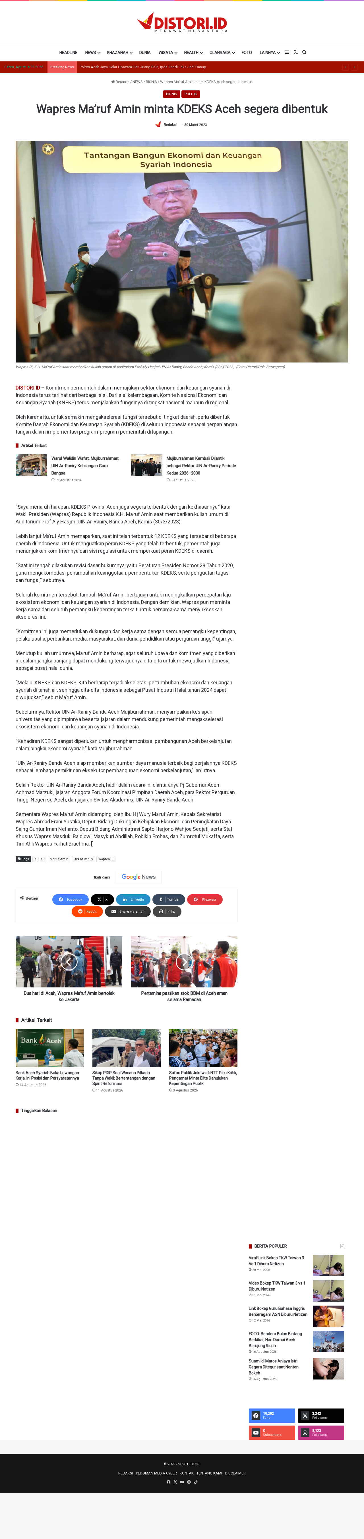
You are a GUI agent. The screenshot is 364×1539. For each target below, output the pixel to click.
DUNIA (145, 52)
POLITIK (191, 94)
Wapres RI (105, 859)
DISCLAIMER (235, 1473)
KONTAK (187, 1473)
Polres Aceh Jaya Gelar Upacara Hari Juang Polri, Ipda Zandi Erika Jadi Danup (143, 67)
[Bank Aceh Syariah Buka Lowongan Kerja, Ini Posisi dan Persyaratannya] (50, 1048)
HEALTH (191, 52)
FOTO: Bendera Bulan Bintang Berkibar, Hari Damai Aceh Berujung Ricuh (275, 1339)
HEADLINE (68, 52)
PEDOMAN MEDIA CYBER (156, 1473)
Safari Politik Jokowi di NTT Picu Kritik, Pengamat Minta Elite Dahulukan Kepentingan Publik (203, 1078)
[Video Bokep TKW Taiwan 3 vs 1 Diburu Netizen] (328, 1291)
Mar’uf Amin (59, 859)
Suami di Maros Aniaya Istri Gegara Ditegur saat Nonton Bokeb (274, 1367)
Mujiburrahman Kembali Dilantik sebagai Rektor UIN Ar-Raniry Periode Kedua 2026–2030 (201, 466)
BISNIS (151, 82)
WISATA (166, 52)
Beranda (122, 82)
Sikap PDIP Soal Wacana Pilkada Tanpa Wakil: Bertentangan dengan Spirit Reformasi (123, 1078)
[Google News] (139, 877)
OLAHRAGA (220, 52)
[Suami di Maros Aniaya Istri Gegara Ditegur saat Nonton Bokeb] (328, 1368)
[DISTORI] (182, 22)
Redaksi (170, 125)
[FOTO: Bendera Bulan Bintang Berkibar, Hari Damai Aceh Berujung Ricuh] (328, 1341)
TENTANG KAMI (209, 1473)
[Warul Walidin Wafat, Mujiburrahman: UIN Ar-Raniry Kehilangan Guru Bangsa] (31, 465)
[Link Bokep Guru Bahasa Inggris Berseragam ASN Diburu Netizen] (328, 1316)
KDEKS (39, 859)
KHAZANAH (117, 52)
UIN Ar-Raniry (83, 859)
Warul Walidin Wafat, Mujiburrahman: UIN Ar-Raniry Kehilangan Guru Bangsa (85, 466)
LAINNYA (268, 52)
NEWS (90, 52)
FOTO (247, 52)
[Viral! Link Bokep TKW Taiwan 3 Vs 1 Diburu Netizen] (328, 1265)
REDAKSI (125, 1473)
